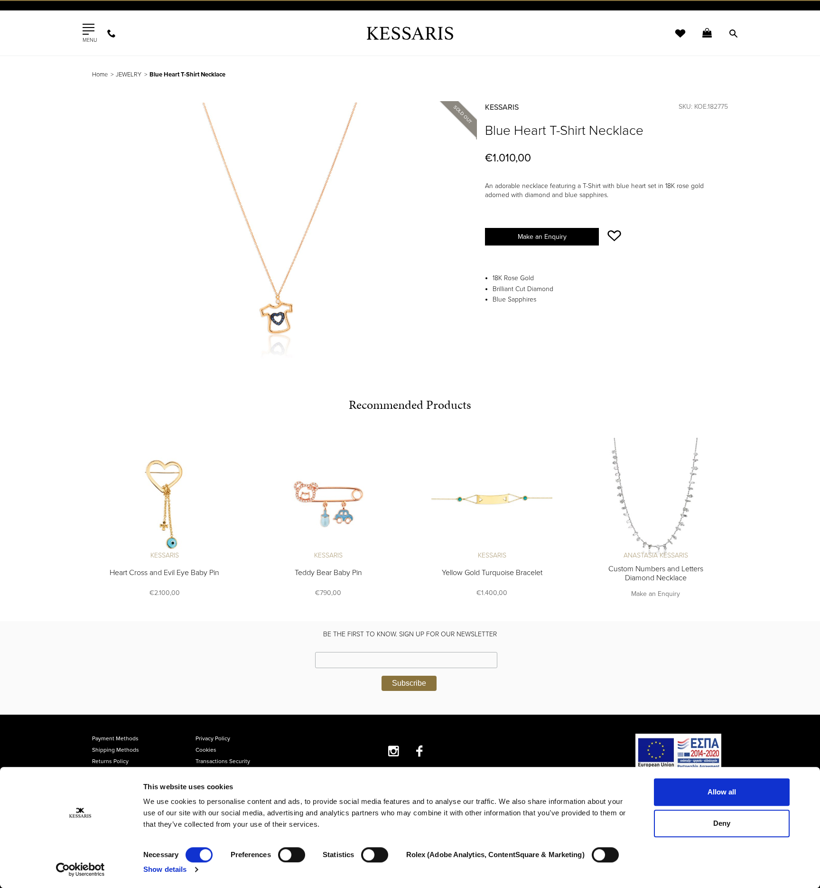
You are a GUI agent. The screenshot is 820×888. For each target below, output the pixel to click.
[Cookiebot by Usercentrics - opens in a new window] (80, 869)
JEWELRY (128, 74)
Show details (164, 869)
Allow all (722, 792)
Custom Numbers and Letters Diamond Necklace (655, 573)
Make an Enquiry (542, 237)
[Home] (410, 33)
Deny (721, 823)
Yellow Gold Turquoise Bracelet (492, 572)
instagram (394, 751)
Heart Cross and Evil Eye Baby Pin (164, 572)
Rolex (621, 16)
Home (100, 74)
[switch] (291, 854)
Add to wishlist (614, 236)
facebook (420, 751)
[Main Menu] (88, 29)
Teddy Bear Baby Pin (328, 572)
